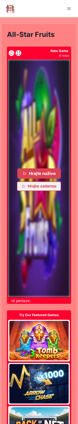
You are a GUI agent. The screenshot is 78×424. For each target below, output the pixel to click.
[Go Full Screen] (18, 53)
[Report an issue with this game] (11, 53)
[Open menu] (69, 8)
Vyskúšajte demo (39, 340)
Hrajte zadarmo (42, 186)
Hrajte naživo (42, 173)
